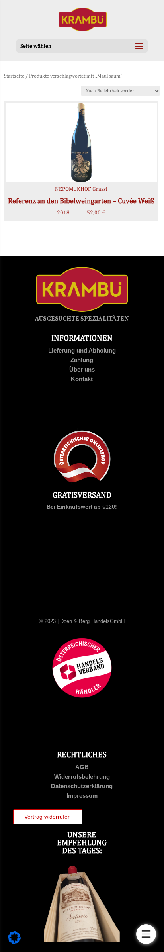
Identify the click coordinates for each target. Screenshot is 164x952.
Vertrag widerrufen (47, 816)
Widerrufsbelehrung (82, 776)
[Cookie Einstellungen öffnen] (14, 942)
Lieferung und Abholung (82, 350)
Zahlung (81, 360)
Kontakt (82, 379)
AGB (82, 767)
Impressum (82, 795)
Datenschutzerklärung (82, 786)
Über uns (82, 369)
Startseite (14, 76)
